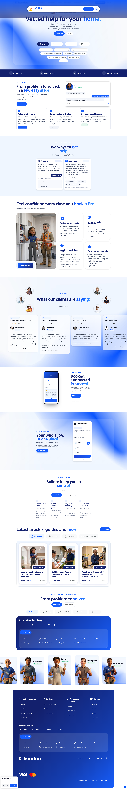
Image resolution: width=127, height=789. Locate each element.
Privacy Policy (94, 780)
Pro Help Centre (48, 713)
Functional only (5, 785)
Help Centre (94, 718)
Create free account (42, 450)
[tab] (43, 44)
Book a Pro (23, 704)
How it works (23, 709)
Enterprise (94, 709)
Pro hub (46, 709)
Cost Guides (71, 710)
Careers (93, 713)
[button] (23, 717)
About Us (94, 704)
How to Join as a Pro (50, 704)
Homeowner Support (26, 713)
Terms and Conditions (81, 780)
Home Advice (71, 706)
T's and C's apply (77, 10)
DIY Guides (71, 715)
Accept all (13, 785)
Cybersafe (104, 780)
